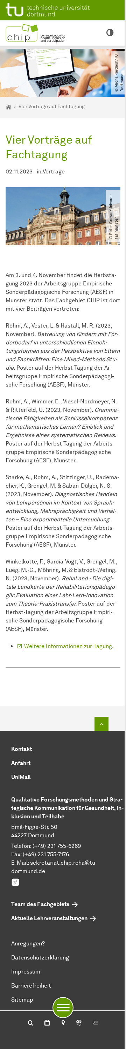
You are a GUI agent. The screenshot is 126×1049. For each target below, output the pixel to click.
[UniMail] (95, 1023)
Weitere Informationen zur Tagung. (69, 646)
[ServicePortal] (78, 1023)
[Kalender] (47, 1023)
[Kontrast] (109, 33)
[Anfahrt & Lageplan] (62, 1023)
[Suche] (30, 1023)
